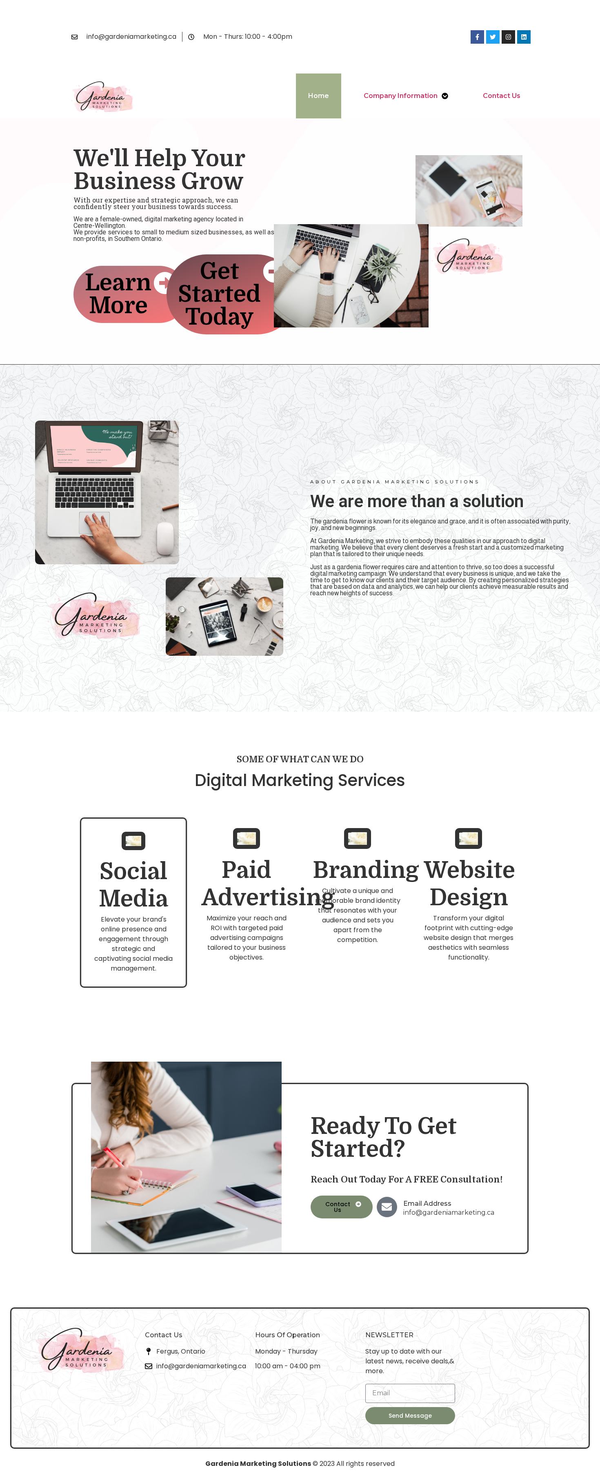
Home (318, 96)
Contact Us (501, 96)
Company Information (401, 96)
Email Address (427, 1203)
